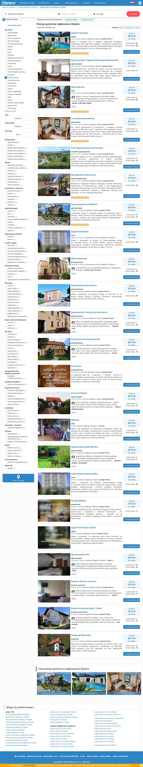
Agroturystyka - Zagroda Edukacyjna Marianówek (94, 60)
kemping (11, 55)
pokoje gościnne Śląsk (58, 739)
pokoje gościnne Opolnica (104, 736)
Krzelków (74, 210)
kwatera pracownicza (15, 58)
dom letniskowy (13, 41)
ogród (11, 230)
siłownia (12, 328)
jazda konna (13, 299)
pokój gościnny (13, 77)
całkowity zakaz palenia (18, 168)
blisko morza (14, 416)
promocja (8, 131)
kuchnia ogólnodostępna (18, 219)
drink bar (12, 245)
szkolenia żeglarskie (16, 428)
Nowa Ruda (75, 372)
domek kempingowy (15, 44)
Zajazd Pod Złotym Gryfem (83, 527)
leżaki (11, 222)
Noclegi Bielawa (78, 500)
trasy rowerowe (15, 311)
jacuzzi (11, 322)
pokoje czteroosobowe (17, 148)
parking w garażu (15, 179)
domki (11, 145)
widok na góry (14, 448)
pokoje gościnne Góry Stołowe (106, 712)
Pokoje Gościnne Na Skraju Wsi (85, 339)
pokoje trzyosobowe (16, 156)
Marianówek (75, 66)
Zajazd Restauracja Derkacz (84, 285)
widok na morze (15, 456)
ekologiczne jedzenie (17, 248)
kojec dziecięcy (14, 340)
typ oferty (9, 30)
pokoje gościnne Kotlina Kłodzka (62, 733)
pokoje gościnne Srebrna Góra (106, 723)
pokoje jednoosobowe (17, 153)
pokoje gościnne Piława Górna (106, 731)
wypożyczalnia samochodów (19, 279)
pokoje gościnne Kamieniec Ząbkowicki (109, 718)
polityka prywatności (69, 756)
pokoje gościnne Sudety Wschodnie (108, 714)
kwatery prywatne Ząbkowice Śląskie (19, 738)
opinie (138, 27)
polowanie (13, 305)
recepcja (12, 274)
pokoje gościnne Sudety (59, 731)
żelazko (12, 205)
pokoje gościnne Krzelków (104, 741)
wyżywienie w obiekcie (17, 262)
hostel (10, 49)
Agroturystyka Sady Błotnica (84, 447)
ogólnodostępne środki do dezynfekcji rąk (17, 437)
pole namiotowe (14, 80)
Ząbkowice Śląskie (77, 237)
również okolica (11, 19)
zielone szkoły (14, 404)
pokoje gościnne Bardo (103, 721)
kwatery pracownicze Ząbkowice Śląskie (20, 735)
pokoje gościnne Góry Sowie (60, 736)
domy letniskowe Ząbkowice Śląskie (19, 719)
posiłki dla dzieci (15, 259)
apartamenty (14, 142)
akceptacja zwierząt (16, 165)
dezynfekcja (13, 434)
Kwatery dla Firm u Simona (83, 581)
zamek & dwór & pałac (16, 103)
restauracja (12, 108)
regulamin (48, 756)
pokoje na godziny (16, 268)
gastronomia (12, 105)
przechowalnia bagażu (17, 271)
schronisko (12, 86)
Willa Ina (75, 420)
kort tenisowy (14, 302)
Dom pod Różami (79, 393)
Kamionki (74, 641)
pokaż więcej (10, 111)
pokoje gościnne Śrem (103, 728)
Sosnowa (74, 345)
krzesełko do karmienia (17, 342)
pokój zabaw (14, 359)
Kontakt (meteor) (34, 756)
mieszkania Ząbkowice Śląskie (17, 740)
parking (12, 173)
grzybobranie (14, 297)
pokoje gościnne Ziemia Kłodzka (62, 746)
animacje (12, 334)
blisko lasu (13, 413)
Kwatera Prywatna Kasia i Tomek (86, 608)
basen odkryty (14, 291)
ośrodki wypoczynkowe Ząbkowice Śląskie (21, 743)
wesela (11, 396)
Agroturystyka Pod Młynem (84, 204)
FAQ (56, 756)
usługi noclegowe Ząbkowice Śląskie (63, 717)
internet (12, 171)
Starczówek (75, 39)
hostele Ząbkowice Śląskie (15, 730)
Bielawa (74, 507)
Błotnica (74, 453)
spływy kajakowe (15, 308)
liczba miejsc (10, 123)
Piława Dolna (76, 587)
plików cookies (29, 765)
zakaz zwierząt (14, 185)
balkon (11, 194)
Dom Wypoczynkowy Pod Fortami (87, 148)
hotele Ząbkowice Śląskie (15, 732)
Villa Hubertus (77, 87)
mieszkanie (12, 63)
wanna (11, 239)
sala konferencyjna (16, 393)
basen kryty (13, 288)
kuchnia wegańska (16, 254)
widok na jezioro (15, 450)
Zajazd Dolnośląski (79, 231)
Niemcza (74, 480)
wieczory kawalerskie (17, 399)
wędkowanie (14, 313)
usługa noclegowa (14, 94)
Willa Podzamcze (79, 258)
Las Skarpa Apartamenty (82, 118)
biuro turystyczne (14, 38)
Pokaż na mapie (18, 480)
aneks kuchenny (15, 191)
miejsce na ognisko (16, 228)
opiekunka (13, 351)
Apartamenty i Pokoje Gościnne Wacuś (89, 312)
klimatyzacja (13, 196)
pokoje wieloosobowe (17, 159)
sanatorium (12, 83)
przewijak (12, 362)
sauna (11, 325)
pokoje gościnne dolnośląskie (105, 745)
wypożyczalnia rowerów (18, 316)
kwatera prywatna (14, 61)
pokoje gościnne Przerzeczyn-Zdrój (108, 726)
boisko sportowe (15, 294)
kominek (12, 216)
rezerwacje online (14, 25)
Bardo (73, 426)
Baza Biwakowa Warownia (83, 175)
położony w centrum (16, 422)
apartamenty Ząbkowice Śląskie (17, 717)
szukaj (134, 14)
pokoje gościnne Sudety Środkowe (63, 741)
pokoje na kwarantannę (18, 442)
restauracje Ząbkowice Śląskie (61, 714)
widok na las (14, 453)
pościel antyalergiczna (17, 384)
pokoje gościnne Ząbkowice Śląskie (63, 712)
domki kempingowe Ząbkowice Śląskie (20, 722)
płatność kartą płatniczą (18, 462)
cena (6, 115)
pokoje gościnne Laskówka (104, 739)
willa (9, 97)
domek (10, 47)
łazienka (12, 199)
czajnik (11, 211)
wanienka (12, 368)
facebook (20, 756)
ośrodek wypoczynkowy (16, 72)
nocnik (11, 348)
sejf (10, 277)
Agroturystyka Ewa (80, 554)
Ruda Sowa (76, 366)
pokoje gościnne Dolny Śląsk (60, 728)
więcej (74, 107)
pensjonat (11, 75)
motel (10, 66)
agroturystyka (13, 33)
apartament (12, 35)
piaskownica (13, 354)
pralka (11, 236)
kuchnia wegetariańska (18, 257)
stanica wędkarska (14, 91)
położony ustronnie (16, 419)
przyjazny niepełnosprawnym (16, 377)
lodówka (12, 225)
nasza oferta (92, 756)
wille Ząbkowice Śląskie (58, 720)
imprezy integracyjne (17, 390)
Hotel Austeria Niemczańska (84, 473)
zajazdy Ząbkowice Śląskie (59, 722)
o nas (82, 756)
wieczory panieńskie (16, 401)
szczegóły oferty (131, 52)
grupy (11, 468)
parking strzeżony (16, 176)
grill (10, 214)
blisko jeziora (14, 410)
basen (11, 285)
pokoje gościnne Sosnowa (104, 734)
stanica (10, 89)
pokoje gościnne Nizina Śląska (61, 744)
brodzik (12, 337)
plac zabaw (13, 356)
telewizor (12, 202)
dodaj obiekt (105, 756)
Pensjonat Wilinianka (81, 635)
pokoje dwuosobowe (16, 151)
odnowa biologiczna (15, 69)
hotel (9, 52)
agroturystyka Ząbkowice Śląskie (18, 714)
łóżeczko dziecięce (16, 345)
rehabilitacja (14, 182)
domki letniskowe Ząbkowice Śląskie (19, 725)
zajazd (10, 100)
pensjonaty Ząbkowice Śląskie (17, 745)
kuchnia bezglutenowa (17, 251)
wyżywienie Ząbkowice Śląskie (17, 727)
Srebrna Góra (76, 93)
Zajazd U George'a (79, 33)
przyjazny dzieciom (16, 365)
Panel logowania (120, 756)
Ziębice (73, 291)
